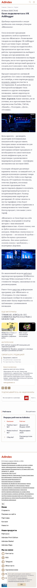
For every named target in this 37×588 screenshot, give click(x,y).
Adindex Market (8, 541)
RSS (7, 558)
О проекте (6, 510)
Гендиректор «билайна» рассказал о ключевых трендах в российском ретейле (17, 349)
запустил (16, 289)
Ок (21, 584)
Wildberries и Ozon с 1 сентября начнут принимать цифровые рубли (9, 335)
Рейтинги (5, 534)
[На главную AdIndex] (18, 456)
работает (28, 273)
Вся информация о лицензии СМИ (12, 477)
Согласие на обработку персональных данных (15, 485)
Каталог (5, 522)
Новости (10, 7)
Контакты (9, 553)
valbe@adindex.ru (9, 382)
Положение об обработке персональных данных (16, 483)
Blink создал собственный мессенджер (23, 334)
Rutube (8, 574)
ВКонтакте (9, 566)
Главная (4, 7)
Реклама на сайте (9, 514)
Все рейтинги (30, 411)
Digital (16, 7)
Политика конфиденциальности (11, 479)
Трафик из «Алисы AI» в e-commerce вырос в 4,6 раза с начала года (17, 317)
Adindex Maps (7, 545)
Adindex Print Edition (10, 537)
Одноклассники (11, 570)
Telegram (9, 562)
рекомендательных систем (16, 581)
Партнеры (6, 518)
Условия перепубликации (9, 463)
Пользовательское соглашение (11, 481)
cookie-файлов (22, 578)
